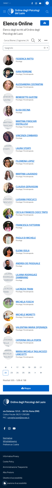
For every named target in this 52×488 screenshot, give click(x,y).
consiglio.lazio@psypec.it (18, 417)
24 (17, 372)
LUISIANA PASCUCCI (26, 199)
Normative (7, 438)
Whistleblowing (10, 441)
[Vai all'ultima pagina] (41, 372)
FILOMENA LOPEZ (25, 161)
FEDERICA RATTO (25, 58)
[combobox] (26, 47)
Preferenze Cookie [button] (11, 444)
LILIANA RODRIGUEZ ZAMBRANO (26, 276)
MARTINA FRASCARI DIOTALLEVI (26, 122)
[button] (7, 3)
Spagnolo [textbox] (25, 47)
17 (17, 367)
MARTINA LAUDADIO (26, 173)
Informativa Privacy (11, 456)
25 (23, 372)
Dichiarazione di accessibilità (14, 483)
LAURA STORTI (23, 148)
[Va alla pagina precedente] (11, 367)
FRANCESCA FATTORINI (28, 225)
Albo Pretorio (8, 472)
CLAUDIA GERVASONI (27, 186)
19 (29, 367)
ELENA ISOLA (22, 250)
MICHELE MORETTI (25, 314)
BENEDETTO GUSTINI (26, 97)
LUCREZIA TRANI (24, 288)
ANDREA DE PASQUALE (28, 263)
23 (12, 372)
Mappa (27, 388)
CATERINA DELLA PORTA (28, 340)
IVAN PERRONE (24, 71)
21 (41, 367)
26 (29, 372)
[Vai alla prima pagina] (5, 367)
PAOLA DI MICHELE (26, 237)
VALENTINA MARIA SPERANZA (31, 327)
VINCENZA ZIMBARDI (27, 135)
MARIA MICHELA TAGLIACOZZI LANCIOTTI (31, 353)
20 (35, 367)
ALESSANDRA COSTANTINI (29, 84)
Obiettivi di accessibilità (12, 477)
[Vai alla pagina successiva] (35, 372)
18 (23, 367)
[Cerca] (47, 11)
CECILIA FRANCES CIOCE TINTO (32, 212)
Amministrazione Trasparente (15, 467)
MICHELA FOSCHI (25, 301)
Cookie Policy (8, 461)
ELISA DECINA (23, 109)
